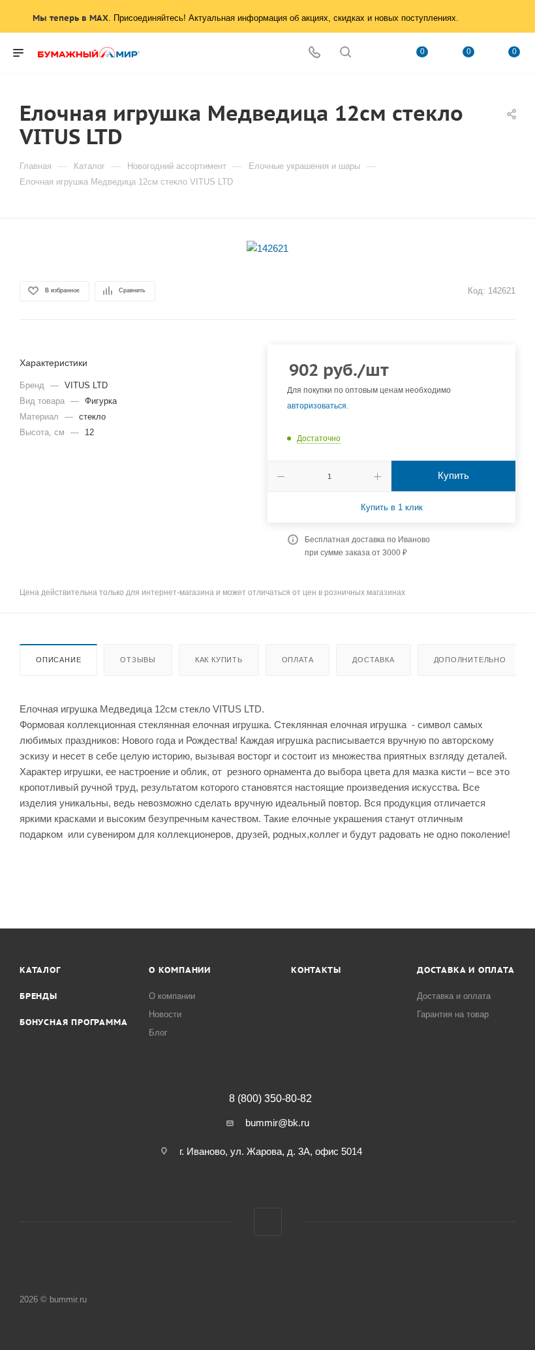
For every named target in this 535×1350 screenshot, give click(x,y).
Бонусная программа (73, 1022)
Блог (158, 1032)
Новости (165, 1014)
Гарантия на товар (453, 1014)
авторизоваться (316, 405)
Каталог (40, 969)
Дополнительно (470, 660)
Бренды (38, 996)
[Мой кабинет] (376, 53)
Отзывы (138, 660)
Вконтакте (268, 1222)
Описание (58, 660)
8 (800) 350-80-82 (270, 1099)
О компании (180, 969)
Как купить (219, 660)
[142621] (267, 247)
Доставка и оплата (466, 969)
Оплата (298, 660)
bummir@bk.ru (277, 1122)
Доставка (373, 660)
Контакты (316, 969)
